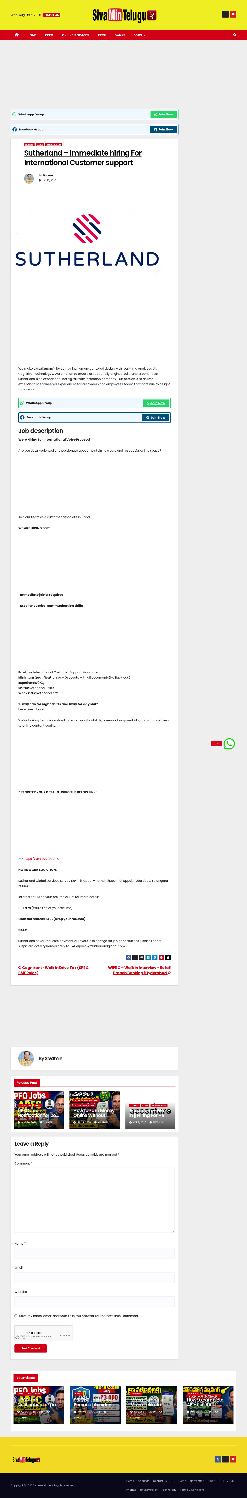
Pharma (131, 1490)
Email (19, 1267)
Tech (102, 35)
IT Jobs (29, 144)
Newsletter (197, 1481)
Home (32, 35)
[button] (234, 35)
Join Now (165, 114)
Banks (120, 35)
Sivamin (48, 175)
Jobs (40, 144)
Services (136, 1393)
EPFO (49, 35)
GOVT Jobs (25, 1105)
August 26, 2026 (33, 1411)
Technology (168, 1490)
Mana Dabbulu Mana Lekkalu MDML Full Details (148, 1405)
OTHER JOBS (226, 1481)
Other (211, 1481)
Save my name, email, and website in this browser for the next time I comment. (79, 1316)
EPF (173, 1481)
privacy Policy (148, 1490)
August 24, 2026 (89, 1411)
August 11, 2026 (201, 1411)
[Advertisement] (94, 80)
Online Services (75, 35)
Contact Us (160, 1481)
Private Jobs (54, 144)
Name (20, 1243)
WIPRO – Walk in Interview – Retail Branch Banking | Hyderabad (139, 970)
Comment (23, 1163)
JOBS (138, 35)
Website (20, 1292)
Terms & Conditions (192, 1490)
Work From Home (84, 1105)
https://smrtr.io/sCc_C (41, 858)
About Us (143, 1481)
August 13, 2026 (145, 1411)
